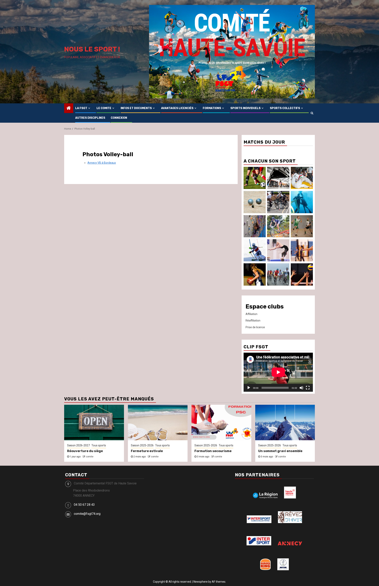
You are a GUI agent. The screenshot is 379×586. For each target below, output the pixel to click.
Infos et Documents (136, 108)
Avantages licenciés (177, 108)
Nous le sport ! (92, 49)
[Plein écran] (308, 388)
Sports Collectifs (285, 108)
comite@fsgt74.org (87, 514)
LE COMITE (104, 108)
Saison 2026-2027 (78, 445)
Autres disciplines (90, 118)
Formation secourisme (213, 451)
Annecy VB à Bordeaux (101, 162)
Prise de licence (255, 327)
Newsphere (200, 581)
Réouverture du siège (85, 451)
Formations (212, 108)
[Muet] (301, 388)
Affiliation (251, 314)
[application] (278, 372)
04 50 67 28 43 (84, 505)
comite (89, 456)
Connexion (119, 118)
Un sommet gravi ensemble (280, 451)
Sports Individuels (245, 108)
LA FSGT (81, 108)
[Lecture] (249, 388)
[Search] (312, 113)
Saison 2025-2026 (142, 445)
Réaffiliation (253, 320)
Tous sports (98, 445)
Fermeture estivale (147, 451)
